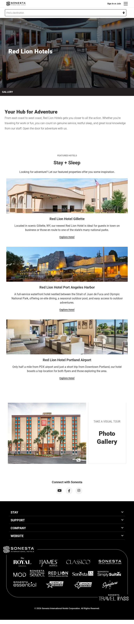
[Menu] (126, 3)
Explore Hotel (67, 237)
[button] (65, 12)
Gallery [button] (7, 91)
